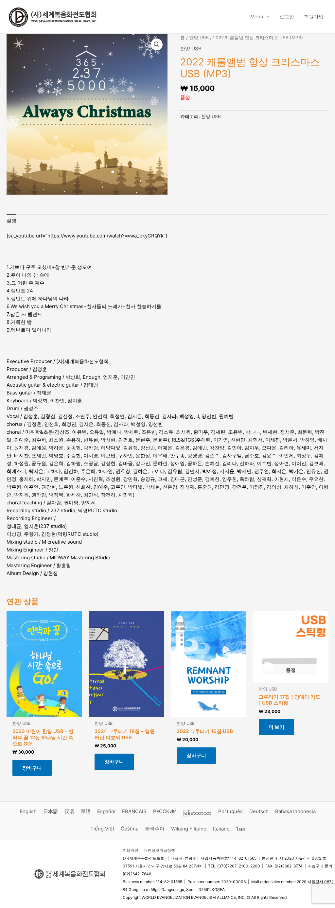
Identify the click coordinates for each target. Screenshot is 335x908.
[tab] (11, 220)
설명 (11, 221)
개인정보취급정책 (159, 850)
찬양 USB (199, 37)
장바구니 (32, 768)
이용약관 (130, 850)
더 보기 (276, 727)
